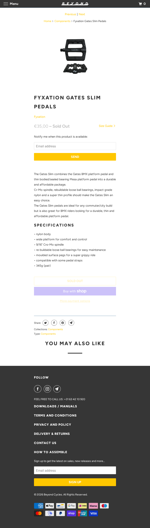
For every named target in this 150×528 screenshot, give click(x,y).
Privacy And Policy (52, 424)
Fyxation (39, 117)
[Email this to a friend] (70, 323)
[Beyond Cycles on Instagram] (48, 389)
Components (62, 21)
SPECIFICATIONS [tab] (54, 225)
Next (82, 14)
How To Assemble (50, 452)
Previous (70, 14)
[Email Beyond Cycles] (57, 389)
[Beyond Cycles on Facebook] (38, 389)
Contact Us (45, 443)
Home (47, 21)
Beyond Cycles (53, 494)
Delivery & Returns (52, 434)
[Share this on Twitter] (45, 323)
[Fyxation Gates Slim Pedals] (75, 57)
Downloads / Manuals (55, 406)
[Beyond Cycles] (75, 4)
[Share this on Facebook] (53, 323)
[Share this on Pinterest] (62, 323)
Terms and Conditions (55, 415)
